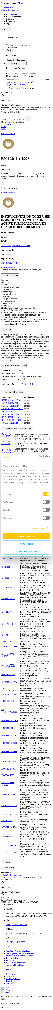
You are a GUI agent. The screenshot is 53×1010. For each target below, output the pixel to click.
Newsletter (10, 974)
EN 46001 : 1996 (8, 567)
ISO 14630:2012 (8, 675)
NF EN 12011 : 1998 (10, 417)
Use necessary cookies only (26, 551)
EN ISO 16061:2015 (9, 263)
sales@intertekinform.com (16, 924)
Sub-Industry (9, 868)
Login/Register (14, 64)
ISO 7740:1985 (7, 775)
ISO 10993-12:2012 (9, 735)
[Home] (10, 10)
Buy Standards (12, 14)
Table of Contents (11, 275)
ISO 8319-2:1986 (8, 795)
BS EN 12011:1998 (9, 411)
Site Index (10, 983)
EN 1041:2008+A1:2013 (10, 689)
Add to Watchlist (8, 192)
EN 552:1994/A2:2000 (9, 711)
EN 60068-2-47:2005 (10, 853)
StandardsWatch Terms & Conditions (21, 956)
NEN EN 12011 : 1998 (10, 400)
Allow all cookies (26, 536)
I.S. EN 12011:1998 (9, 403)
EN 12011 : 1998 (8, 133)
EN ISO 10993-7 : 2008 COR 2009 (8, 666)
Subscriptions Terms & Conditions (20, 953)
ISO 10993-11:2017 (9, 728)
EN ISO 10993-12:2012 (7, 784)
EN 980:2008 (6, 820)
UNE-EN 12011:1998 (10, 423)
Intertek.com (9, 7)
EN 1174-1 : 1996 (8, 624)
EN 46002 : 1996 (8, 761)
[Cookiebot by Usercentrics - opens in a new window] (39, 457)
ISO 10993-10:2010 (9, 720)
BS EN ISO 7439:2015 (6, 435)
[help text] (3, 183)
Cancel (9, 60)
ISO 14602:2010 (8, 701)
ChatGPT (7, 875)
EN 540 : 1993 (7, 588)
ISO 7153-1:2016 (8, 769)
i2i (2, 7)
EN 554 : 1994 (7, 837)
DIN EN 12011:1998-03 (11, 420)
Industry (7, 862)
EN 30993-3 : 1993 (9, 578)
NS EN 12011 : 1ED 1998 (12, 409)
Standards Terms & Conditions (18, 951)
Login (9, 85)
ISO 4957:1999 (7, 641)
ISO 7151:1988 (7, 558)
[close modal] (8, 50)
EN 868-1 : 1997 (8, 599)
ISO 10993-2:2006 (9, 646)
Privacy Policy (12, 960)
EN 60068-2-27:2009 (10, 695)
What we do (11, 976)
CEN (3, 131)
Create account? (19, 84)
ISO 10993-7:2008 (9, 743)
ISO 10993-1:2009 (9, 751)
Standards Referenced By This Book (18, 429)
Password (27, 79)
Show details (39, 528)
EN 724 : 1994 (7, 612)
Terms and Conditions (15, 965)
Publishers (5, 129)
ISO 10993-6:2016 (9, 827)
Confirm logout (19, 60)
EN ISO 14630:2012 (9, 845)
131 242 (20, 3)
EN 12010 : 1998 (8, 635)
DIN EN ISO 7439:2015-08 (7, 451)
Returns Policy (12, 958)
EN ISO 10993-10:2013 (7, 655)
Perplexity (18, 875)
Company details (13, 979)
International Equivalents (13, 392)
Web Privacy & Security (16, 963)
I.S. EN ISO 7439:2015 (6, 442)
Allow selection (26, 544)
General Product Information (15, 365)
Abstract (7, 330)
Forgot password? (26, 82)
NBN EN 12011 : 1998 (10, 406)
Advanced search (8, 124)
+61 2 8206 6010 (23, 942)
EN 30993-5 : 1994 (9, 806)
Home (3, 127)
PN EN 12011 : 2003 (10, 414)
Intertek (9, 981)
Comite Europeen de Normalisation (15, 245)
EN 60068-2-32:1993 (10, 814)
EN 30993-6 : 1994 (9, 682)
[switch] (46, 502)
